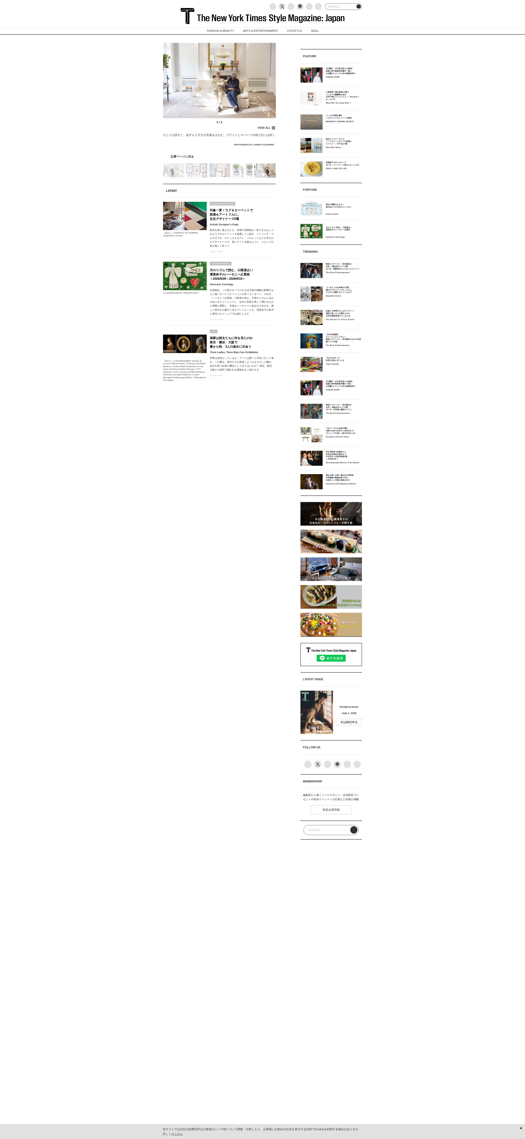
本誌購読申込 (349, 722)
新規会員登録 (331, 809)
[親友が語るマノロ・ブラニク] (219, 156)
